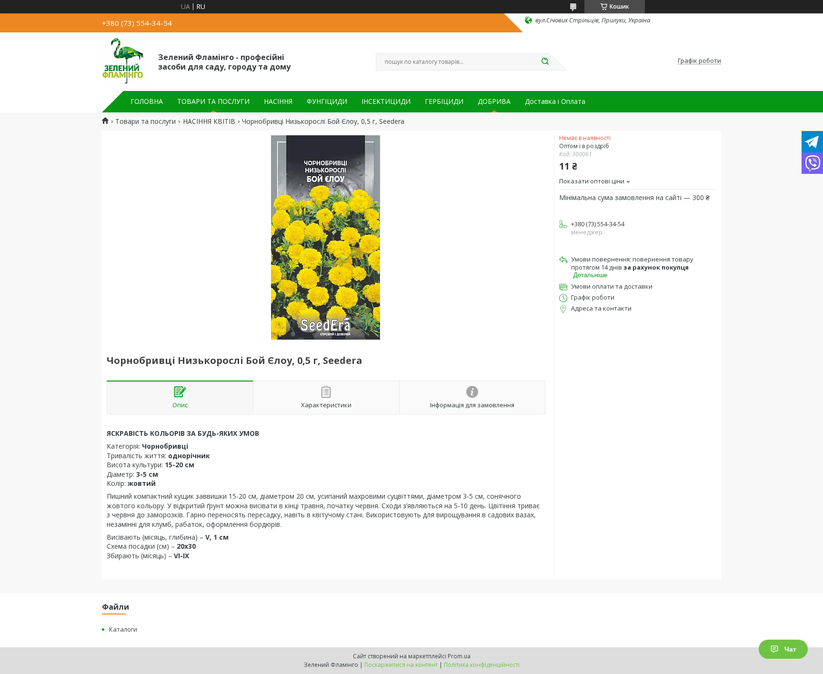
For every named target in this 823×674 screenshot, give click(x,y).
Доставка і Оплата (555, 101)
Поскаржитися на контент (401, 665)
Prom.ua (459, 656)
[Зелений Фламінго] (126, 61)
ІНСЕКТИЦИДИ (386, 101)
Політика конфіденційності (482, 665)
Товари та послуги (145, 121)
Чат (790, 649)
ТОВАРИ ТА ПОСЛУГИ (213, 101)
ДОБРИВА (494, 101)
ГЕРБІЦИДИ (444, 101)
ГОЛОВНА (146, 101)
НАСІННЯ (278, 101)
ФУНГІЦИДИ (327, 101)
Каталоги (123, 629)
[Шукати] (544, 61)
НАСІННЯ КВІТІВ (209, 121)
